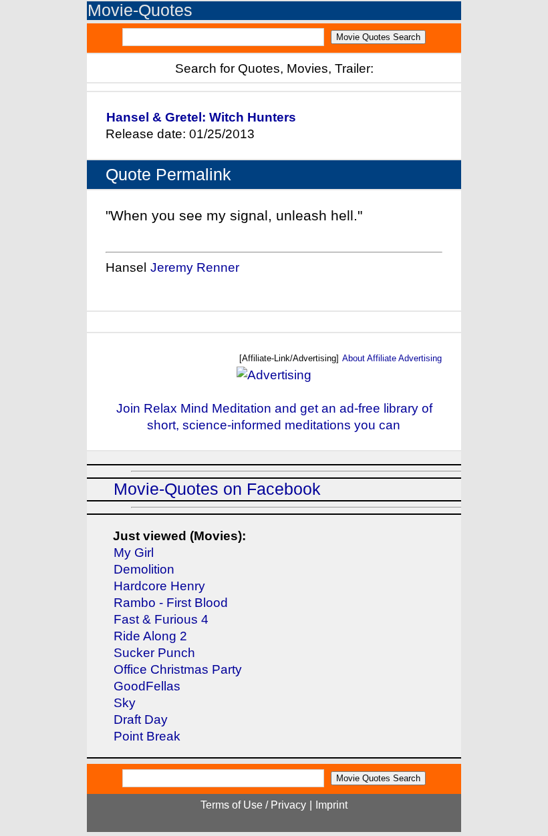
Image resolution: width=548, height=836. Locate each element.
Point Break (147, 736)
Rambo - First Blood (171, 603)
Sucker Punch (154, 653)
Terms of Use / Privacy (253, 805)
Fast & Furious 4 (161, 619)
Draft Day (141, 719)
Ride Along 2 (150, 636)
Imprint (331, 805)
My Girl (134, 553)
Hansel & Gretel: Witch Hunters (201, 117)
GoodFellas (147, 686)
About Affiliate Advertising (392, 358)
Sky (125, 703)
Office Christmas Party (178, 669)
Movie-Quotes (140, 10)
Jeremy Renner (194, 267)
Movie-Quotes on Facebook (217, 489)
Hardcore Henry (159, 586)
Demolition (144, 569)
